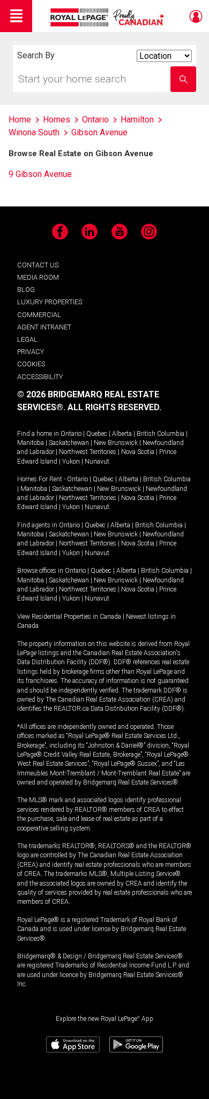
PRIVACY (30, 352)
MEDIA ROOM (38, 277)
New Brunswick (116, 443)
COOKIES (31, 364)
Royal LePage (108, 17)
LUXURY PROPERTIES (49, 302)
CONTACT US (37, 265)
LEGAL (27, 339)
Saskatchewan (69, 443)
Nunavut (97, 461)
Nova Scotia (137, 452)
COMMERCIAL (39, 315)
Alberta (122, 433)
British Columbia (160, 433)
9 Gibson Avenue (40, 174)
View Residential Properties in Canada (69, 616)
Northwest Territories (87, 452)
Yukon (71, 461)
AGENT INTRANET (44, 327)
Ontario (71, 433)
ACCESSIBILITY (40, 377)
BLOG (26, 290)
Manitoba (30, 443)
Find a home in (38, 433)
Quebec (96, 433)
